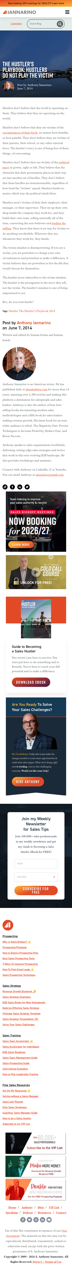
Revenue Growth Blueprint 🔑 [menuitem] (19, 991)
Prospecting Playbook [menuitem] (15, 947)
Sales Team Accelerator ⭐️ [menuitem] (18, 1041)
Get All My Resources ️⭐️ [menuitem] (17, 1090)
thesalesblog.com (36, 389)
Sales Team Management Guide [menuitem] (20, 1057)
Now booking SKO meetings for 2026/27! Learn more (36, 3)
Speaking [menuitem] (12, 1212)
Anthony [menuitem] (27, 1207)
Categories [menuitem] (16, 23)
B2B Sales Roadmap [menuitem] (14, 1052)
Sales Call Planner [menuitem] (13, 1102)
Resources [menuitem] (44, 1212)
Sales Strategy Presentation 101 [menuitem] (20, 1019)
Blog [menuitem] (41, 1207)
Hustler (13, 311)
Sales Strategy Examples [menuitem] (17, 997)
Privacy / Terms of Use (47, 1262)
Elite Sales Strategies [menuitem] (15, 1107)
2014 (52, 311)
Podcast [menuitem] (28, 1212)
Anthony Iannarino (39, 85)
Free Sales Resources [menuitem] (16, 1085)
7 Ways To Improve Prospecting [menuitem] (20, 964)
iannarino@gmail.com (49, 475)
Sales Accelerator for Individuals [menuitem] (21, 1046)
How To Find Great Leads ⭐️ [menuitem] (18, 969)
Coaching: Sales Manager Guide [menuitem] (20, 1113)
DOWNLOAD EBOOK (31, 682)
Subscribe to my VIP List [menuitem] (16, 1124)
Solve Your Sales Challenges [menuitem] (18, 1024)
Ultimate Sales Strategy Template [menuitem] (22, 1013)
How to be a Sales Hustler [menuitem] (17, 1118)
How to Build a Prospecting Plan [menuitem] (20, 953)
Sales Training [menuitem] (12, 1035)
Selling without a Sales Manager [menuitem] (21, 1096)
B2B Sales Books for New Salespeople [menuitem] (24, 1002)
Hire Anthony (28, 782)
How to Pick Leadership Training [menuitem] (20, 1074)
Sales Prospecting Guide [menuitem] (16, 1063)
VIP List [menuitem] (54, 1207)
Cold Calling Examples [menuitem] (15, 1069)
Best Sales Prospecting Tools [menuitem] (19, 958)
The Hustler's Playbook (33, 311)
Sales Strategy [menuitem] (12, 986)
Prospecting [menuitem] (10, 936)
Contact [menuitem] (61, 1212)
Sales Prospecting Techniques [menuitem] (19, 975)
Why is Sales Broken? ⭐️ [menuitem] (17, 942)
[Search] (60, 24)
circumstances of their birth (20, 132)
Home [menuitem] (12, 1207)
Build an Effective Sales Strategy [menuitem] (21, 1008)
